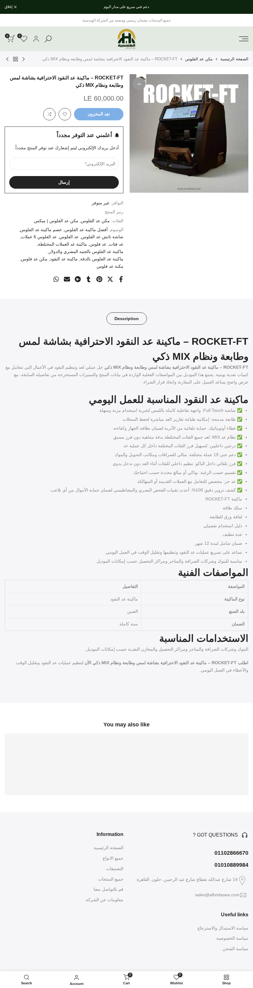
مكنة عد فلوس (110, 266)
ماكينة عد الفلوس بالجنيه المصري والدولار (86, 251)
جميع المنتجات (110, 879)
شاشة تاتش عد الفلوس (102, 236)
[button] (65, 114)
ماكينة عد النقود (64, 258)
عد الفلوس (69, 236)
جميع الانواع (113, 858)
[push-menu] (243, 39)
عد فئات (116, 244)
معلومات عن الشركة (104, 899)
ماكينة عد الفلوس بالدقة (101, 258)
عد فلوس (97, 244)
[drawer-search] (48, 38)
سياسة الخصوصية (232, 938)
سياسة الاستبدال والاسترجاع (222, 928)
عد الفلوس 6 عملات (39, 236)
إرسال (64, 182)
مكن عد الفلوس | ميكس (56, 220)
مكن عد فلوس (34, 258)
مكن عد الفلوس (199, 59)
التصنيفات (114, 868)
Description (126, 318)
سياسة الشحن (235, 948)
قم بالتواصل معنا (108, 889)
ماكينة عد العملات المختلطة (62, 244)
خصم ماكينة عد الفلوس (41, 229)
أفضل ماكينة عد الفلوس (86, 229)
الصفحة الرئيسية (234, 59)
